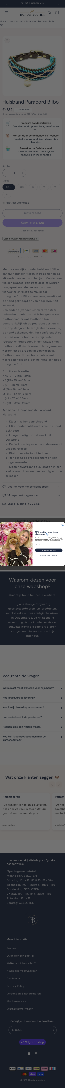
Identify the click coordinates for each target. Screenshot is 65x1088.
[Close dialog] (63, 524)
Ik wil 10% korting (49, 550)
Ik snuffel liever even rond (48, 555)
